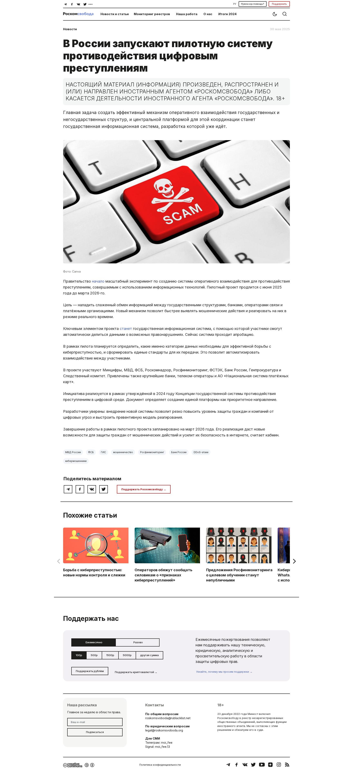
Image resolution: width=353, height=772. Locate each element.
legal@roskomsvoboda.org (164, 730)
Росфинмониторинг (152, 452)
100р (79, 655)
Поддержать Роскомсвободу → (143, 489)
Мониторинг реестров (152, 14)
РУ (234, 3)
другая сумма (149, 655)
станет (126, 328)
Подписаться (95, 732)
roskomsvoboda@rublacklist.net (167, 718)
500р (94, 655)
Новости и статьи (115, 14)
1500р (110, 655)
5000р (127, 655)
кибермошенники (76, 461)
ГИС (103, 452)
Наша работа (186, 14)
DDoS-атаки (201, 452)
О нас (207, 14)
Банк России (179, 452)
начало (98, 281)
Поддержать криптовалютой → (136, 672)
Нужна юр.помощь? (252, 3)
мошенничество (123, 452)
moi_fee (166, 742)
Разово (138, 642)
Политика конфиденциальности (160, 764)
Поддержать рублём (90, 671)
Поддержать (279, 3)
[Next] (294, 561)
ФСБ (91, 452)
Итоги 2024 (227, 14)
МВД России (73, 452)
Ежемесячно (94, 642)
